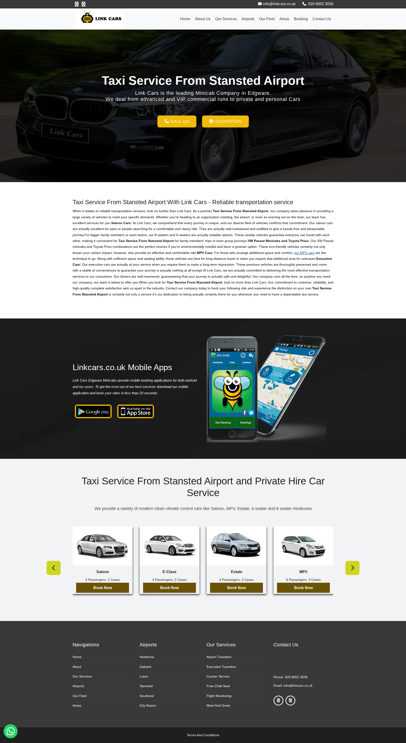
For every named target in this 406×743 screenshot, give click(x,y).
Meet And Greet (218, 705)
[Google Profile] (83, 4)
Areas (284, 19)
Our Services (226, 19)
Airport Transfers (219, 657)
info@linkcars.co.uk (279, 4)
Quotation (228, 121)
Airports (248, 19)
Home (185, 19)
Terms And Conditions (203, 735)
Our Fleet (267, 19)
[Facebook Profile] (76, 4)
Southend (147, 696)
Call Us (179, 121)
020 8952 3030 (320, 4)
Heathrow (147, 657)
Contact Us (321, 19)
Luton (144, 676)
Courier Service (218, 676)
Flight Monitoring (219, 696)
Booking (301, 19)
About (77, 667)
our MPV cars (304, 253)
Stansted (146, 686)
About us (203, 19)
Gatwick (145, 667)
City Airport (148, 705)
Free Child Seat (218, 686)
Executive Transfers (221, 667)
